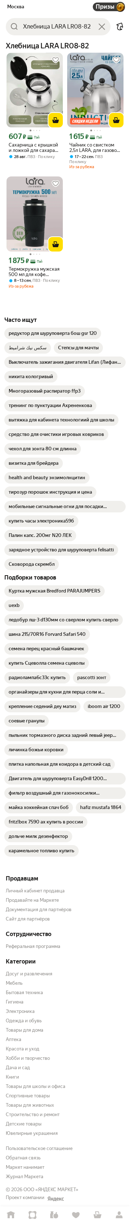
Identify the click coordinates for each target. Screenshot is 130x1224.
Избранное (76, 1215)
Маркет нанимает (25, 1167)
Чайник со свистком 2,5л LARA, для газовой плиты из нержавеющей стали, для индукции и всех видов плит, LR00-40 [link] (94, 147)
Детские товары (24, 1124)
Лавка (54, 1215)
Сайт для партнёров (28, 919)
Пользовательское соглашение (39, 1148)
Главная (11, 1215)
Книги (12, 1077)
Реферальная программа (33, 946)
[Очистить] (101, 26)
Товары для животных (30, 1105)
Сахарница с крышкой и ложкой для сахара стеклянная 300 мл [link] (33, 147)
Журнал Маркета (24, 1176)
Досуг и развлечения (29, 973)
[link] (52, 333)
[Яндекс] (56, 1198)
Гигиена (14, 1002)
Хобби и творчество (28, 1058)
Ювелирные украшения (32, 1133)
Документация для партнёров (39, 909)
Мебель (14, 983)
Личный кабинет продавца (35, 890)
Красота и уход (22, 1049)
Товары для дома (24, 1030)
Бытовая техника (24, 992)
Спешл (32, 1215)
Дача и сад (18, 1067)
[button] (120, 26)
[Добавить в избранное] (55, 60)
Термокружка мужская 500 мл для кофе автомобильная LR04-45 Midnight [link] (34, 271)
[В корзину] (56, 120)
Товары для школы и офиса (35, 1086)
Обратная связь (23, 1157)
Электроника (20, 1011)
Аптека (13, 1039)
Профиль (119, 1215)
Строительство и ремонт (33, 1114)
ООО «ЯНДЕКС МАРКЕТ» (50, 1189)
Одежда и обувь (24, 1020)
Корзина (97, 1215)
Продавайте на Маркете (32, 900)
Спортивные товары (28, 1095)
